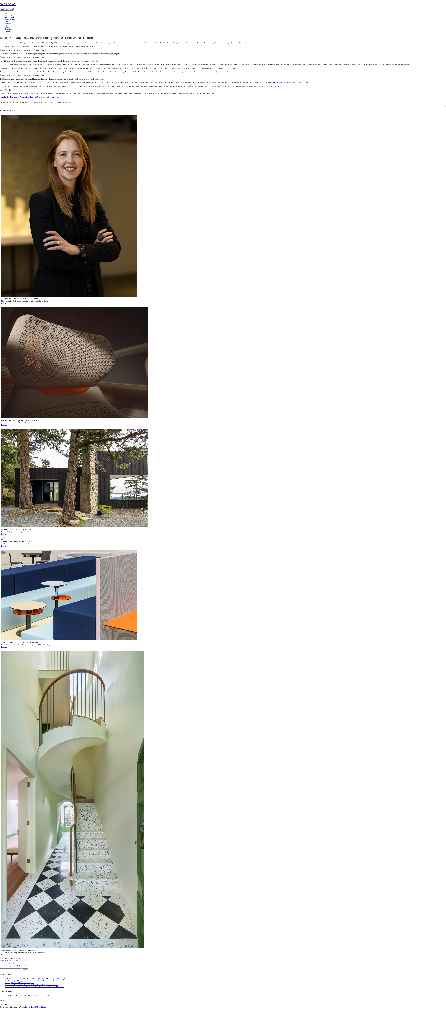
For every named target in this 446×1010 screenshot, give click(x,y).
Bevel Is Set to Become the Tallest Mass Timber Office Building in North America (31, 985)
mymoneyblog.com (7, 960)
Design (7, 13)
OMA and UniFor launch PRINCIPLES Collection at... (21, 642)
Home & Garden (10, 17)
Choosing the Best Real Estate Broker (17, 966)
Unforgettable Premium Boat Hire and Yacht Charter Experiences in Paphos (25, 996)
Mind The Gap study (45, 43)
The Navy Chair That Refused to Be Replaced (19, 983)
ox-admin (17, 958)
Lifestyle (7, 27)
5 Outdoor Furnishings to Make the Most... (17, 541)
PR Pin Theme (41, 1007)
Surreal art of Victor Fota (13, 964)
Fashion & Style (10, 19)
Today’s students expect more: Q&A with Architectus (21, 299)
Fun (6, 25)
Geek (6, 21)
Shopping (8, 29)
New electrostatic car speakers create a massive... (19, 420)
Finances (8, 23)
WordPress (31, 1007)
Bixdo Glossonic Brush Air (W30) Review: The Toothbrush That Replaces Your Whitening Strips (36, 979)
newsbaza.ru (9, 33)
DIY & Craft (8, 15)
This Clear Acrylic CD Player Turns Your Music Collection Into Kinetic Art (29, 981)
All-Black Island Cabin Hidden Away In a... (17, 529)
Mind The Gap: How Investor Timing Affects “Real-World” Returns (22, 97)
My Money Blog (53, 97)
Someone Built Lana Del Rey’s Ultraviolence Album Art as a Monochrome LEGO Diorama (34, 987)
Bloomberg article (279, 83)
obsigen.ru (8, 31)
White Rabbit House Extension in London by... (18, 950)
